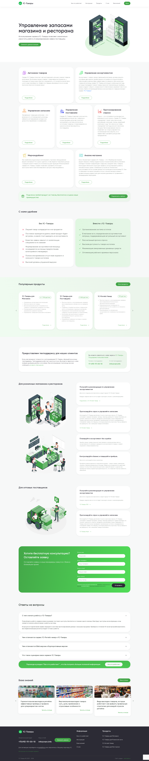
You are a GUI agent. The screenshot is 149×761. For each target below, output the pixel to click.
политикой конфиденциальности (97, 586)
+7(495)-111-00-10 (27, 741)
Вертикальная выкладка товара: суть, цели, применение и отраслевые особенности (72, 703)
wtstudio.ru (127, 758)
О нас (107, 3)
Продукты (99, 3)
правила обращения (36, 365)
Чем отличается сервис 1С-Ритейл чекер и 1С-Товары (44, 637)
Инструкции (89, 3)
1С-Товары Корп (84, 531)
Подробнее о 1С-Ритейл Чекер (89, 400)
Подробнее (29, 98)
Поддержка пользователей (98, 357)
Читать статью (47, 710)
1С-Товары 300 (84, 504)
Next (133, 310)
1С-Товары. (119, 355)
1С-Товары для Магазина (28, 297)
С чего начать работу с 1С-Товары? (37, 615)
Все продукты (123, 284)
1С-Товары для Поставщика (66, 297)
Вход (127, 3)
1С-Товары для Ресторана (111, 747)
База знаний (116, 3)
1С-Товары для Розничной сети (112, 739)
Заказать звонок (62, 740)
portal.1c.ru (41, 747)
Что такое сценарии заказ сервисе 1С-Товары (41, 655)
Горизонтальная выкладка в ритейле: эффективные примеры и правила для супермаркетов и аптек (36, 703)
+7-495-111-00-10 (95, 364)
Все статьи (124, 680)
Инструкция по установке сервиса (29, 751)
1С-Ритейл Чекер (105, 296)
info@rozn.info (114, 364)
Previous (16, 310)
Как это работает (76, 3)
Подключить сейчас (118, 196)
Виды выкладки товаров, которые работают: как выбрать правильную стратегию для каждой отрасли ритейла (112, 705)
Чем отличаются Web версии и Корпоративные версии (45, 646)
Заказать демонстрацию (29, 44)
